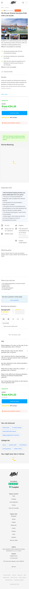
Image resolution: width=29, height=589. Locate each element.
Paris (13, 534)
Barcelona (13, 525)
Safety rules (6, 577)
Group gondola (6, 448)
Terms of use (14, 577)
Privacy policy (22, 577)
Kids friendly (23, 445)
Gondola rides (13, 445)
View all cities (14, 540)
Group (4, 445)
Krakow (14, 531)
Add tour (14, 566)
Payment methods (18, 580)
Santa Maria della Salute (9, 431)
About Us (20, 575)
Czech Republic (14, 502)
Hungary (13, 499)
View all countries (14, 508)
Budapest (13, 516)
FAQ (25, 575)
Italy (13, 496)
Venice (13, 519)
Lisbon (14, 528)
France (14, 505)
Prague (14, 522)
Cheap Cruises (18, 448)
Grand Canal (5, 427)
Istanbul (13, 537)
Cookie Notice (7, 575)
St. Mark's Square (16, 427)
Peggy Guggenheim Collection (10, 435)
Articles (14, 575)
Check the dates (14, 113)
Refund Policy (9, 580)
